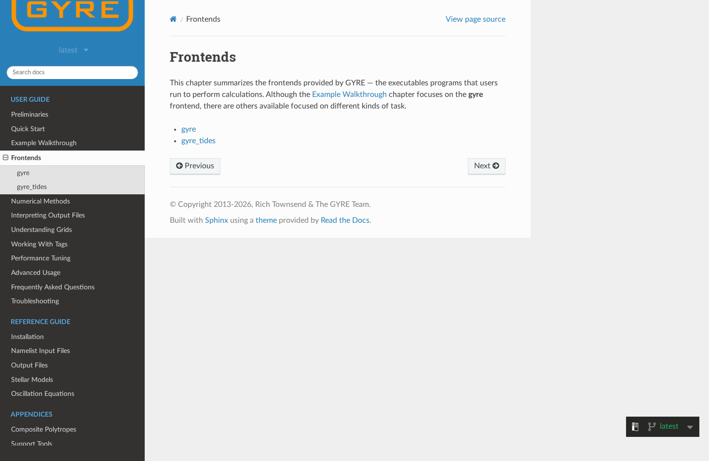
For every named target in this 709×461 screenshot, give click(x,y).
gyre (23, 172)
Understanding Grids (41, 229)
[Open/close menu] (5, 158)
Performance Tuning (40, 258)
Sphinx (216, 220)
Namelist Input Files (40, 350)
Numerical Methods (40, 201)
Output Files (29, 365)
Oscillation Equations (42, 393)
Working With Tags (39, 244)
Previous (198, 166)
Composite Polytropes (43, 429)
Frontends (26, 158)
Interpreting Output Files (48, 215)
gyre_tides (32, 186)
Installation (27, 336)
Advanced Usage (35, 272)
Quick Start (28, 129)
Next (483, 166)
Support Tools (31, 443)
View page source (475, 19)
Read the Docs (345, 220)
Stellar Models (32, 379)
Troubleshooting (35, 301)
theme (266, 220)
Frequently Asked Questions (53, 287)
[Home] (173, 19)
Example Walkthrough (44, 143)
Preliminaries (29, 114)
